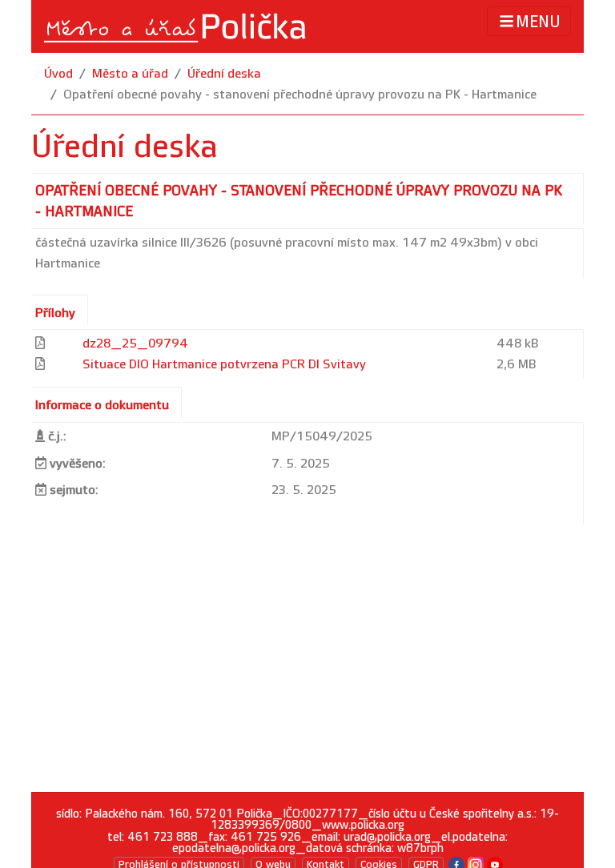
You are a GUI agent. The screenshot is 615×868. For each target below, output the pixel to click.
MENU (538, 22)
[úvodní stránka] (176, 26)
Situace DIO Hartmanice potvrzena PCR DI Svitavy (224, 364)
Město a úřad (130, 74)
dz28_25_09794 (135, 344)
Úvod (58, 74)
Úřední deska (224, 74)
